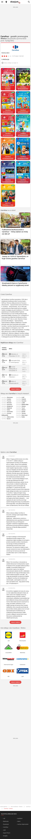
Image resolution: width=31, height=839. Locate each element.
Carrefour (28, 806)
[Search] (28, 2)
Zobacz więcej (15, 389)
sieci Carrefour (12, 343)
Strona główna (3, 806)
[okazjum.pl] (15, 2)
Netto (18, 821)
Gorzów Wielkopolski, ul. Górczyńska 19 (13, 368)
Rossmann (6, 824)
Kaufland (19, 818)
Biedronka (6, 821)
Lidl (4, 818)
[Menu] (2, 2)
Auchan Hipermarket (22, 824)
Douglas (5, 835)
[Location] (6, 2)
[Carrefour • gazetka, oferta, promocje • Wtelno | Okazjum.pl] (15, 48)
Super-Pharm (6, 833)
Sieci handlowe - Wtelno (16, 806)
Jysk (4, 830)
